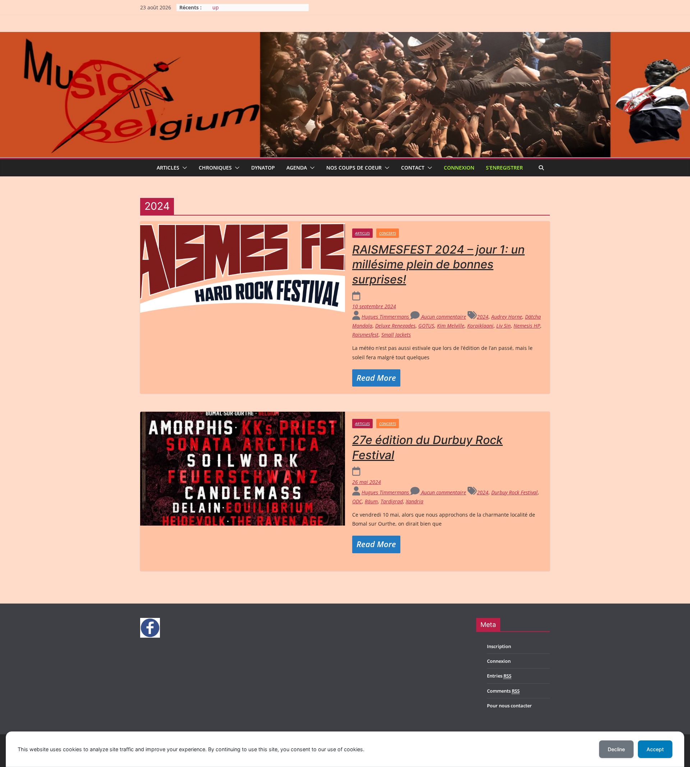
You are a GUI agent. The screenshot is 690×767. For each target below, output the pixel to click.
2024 (482, 316)
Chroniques (215, 167)
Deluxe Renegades (395, 325)
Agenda (296, 167)
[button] (183, 168)
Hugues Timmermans (386, 316)
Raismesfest (365, 334)
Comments (503, 691)
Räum (371, 501)
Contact (412, 167)
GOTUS (426, 325)
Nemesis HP (527, 325)
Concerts (387, 233)
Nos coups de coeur (354, 167)
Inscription (499, 646)
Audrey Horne (506, 316)
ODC (357, 501)
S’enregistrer (504, 167)
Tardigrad (392, 501)
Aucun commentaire (443, 316)
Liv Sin (503, 325)
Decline (616, 749)
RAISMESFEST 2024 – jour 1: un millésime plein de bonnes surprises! (438, 264)
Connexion (459, 167)
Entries (499, 676)
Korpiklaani (480, 325)
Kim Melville (450, 325)
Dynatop (263, 167)
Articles (168, 167)
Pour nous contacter (509, 705)
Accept (655, 749)
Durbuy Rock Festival (514, 492)
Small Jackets (396, 334)
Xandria (414, 501)
